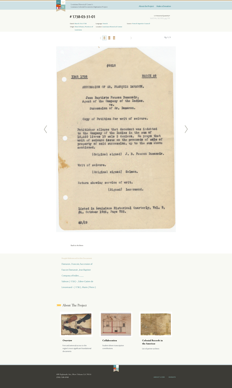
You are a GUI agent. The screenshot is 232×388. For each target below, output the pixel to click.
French (105, 23)
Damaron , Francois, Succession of (77, 264)
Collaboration (109, 340)
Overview (67, 340)
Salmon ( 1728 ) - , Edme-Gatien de (77, 281)
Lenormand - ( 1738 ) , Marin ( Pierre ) (79, 287)
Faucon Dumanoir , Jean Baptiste (76, 270)
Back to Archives (77, 245)
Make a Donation (163, 6)
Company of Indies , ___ (73, 275)
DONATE (172, 377)
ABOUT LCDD (159, 377)
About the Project (146, 6)
